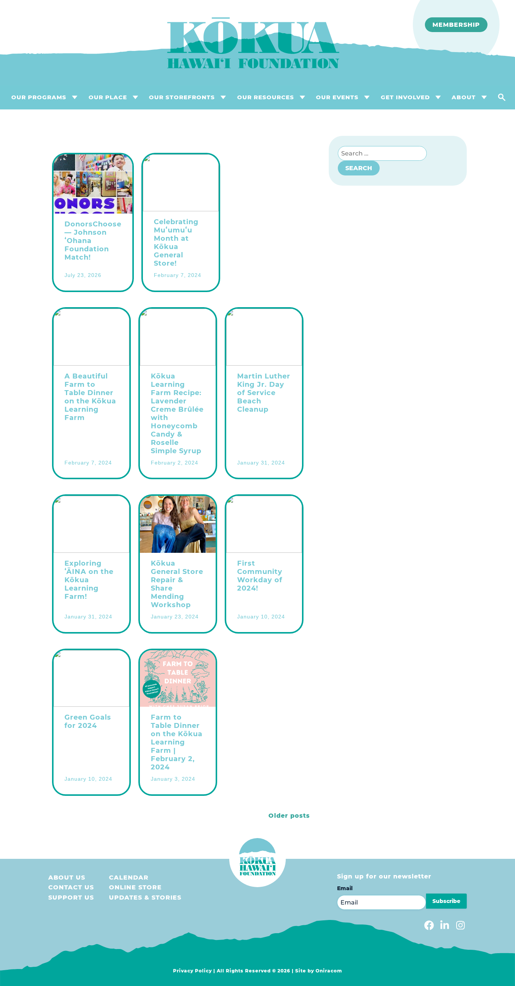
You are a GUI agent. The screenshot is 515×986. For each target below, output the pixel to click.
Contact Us (71, 887)
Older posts (289, 815)
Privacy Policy (192, 971)
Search (358, 168)
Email (345, 888)
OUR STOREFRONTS (182, 97)
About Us (66, 877)
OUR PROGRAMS (38, 97)
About (464, 97)
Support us (71, 897)
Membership (456, 24)
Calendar (129, 877)
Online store (135, 887)
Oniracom (329, 971)
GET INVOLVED (405, 97)
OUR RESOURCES (265, 97)
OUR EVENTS (337, 97)
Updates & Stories (145, 897)
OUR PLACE (108, 97)
